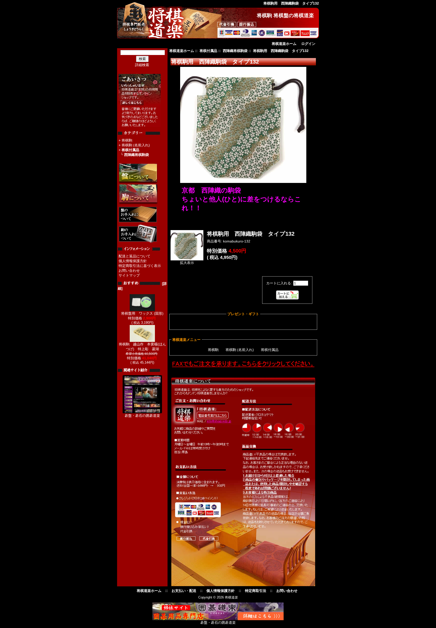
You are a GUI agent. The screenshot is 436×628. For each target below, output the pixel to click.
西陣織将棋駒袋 (235, 51)
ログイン (308, 44)
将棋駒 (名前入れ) (136, 145)
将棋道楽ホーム (284, 44)
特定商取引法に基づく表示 (140, 266)
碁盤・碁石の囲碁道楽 (142, 416)
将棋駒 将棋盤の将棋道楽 (285, 15)
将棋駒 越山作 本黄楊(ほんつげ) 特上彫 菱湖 (142, 346)
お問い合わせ (129, 270)
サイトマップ (129, 275)
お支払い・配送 (184, 591)
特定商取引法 (255, 591)
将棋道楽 (231, 597)
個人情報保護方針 (133, 261)
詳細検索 (142, 65)
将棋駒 (127, 140)
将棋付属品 (208, 51)
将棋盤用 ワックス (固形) (142, 313)
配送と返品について (134, 256)
